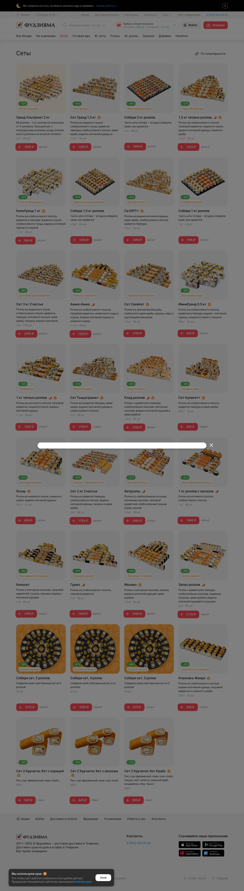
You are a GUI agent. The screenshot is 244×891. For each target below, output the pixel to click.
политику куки (83, 881)
